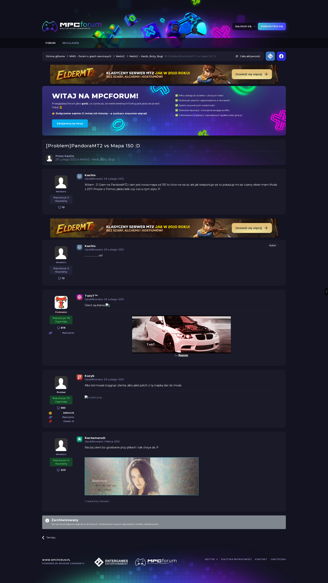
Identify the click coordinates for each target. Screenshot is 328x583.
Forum (51, 42)
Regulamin (70, 42)
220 (63, 470)
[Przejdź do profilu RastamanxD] (61, 444)
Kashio (90, 175)
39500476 (68, 413)
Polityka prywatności (236, 559)
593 (62, 407)
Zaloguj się (244, 26)
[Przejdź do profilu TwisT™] (61, 302)
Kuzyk (90, 376)
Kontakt (261, 559)
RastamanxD (95, 438)
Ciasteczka (278, 559)
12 (63, 207)
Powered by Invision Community (63, 563)
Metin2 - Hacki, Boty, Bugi (97, 159)
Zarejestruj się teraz (70, 123)
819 (62, 327)
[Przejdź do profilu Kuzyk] (61, 382)
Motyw (210, 559)
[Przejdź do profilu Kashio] (49, 158)
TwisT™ (91, 295)
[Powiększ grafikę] (108, 305)
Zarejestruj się (272, 26)
